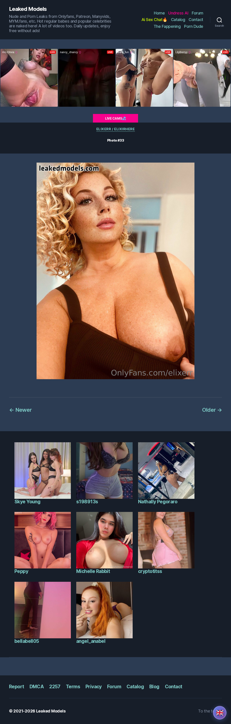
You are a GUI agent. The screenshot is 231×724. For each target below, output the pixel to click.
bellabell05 (26, 641)
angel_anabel (90, 641)
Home (159, 13)
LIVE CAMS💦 (115, 118)
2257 (54, 686)
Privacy (93, 686)
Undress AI (178, 13)
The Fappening (167, 26)
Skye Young (27, 501)
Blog (154, 686)
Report (16, 686)
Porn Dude (193, 26)
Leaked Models (28, 9)
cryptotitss (150, 571)
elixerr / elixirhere (115, 129)
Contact (196, 19)
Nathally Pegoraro (157, 501)
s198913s (87, 501)
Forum (197, 13)
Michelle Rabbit (93, 571)
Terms (73, 686)
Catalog (178, 19)
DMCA (37, 686)
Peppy (21, 571)
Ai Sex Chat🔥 (154, 19)
